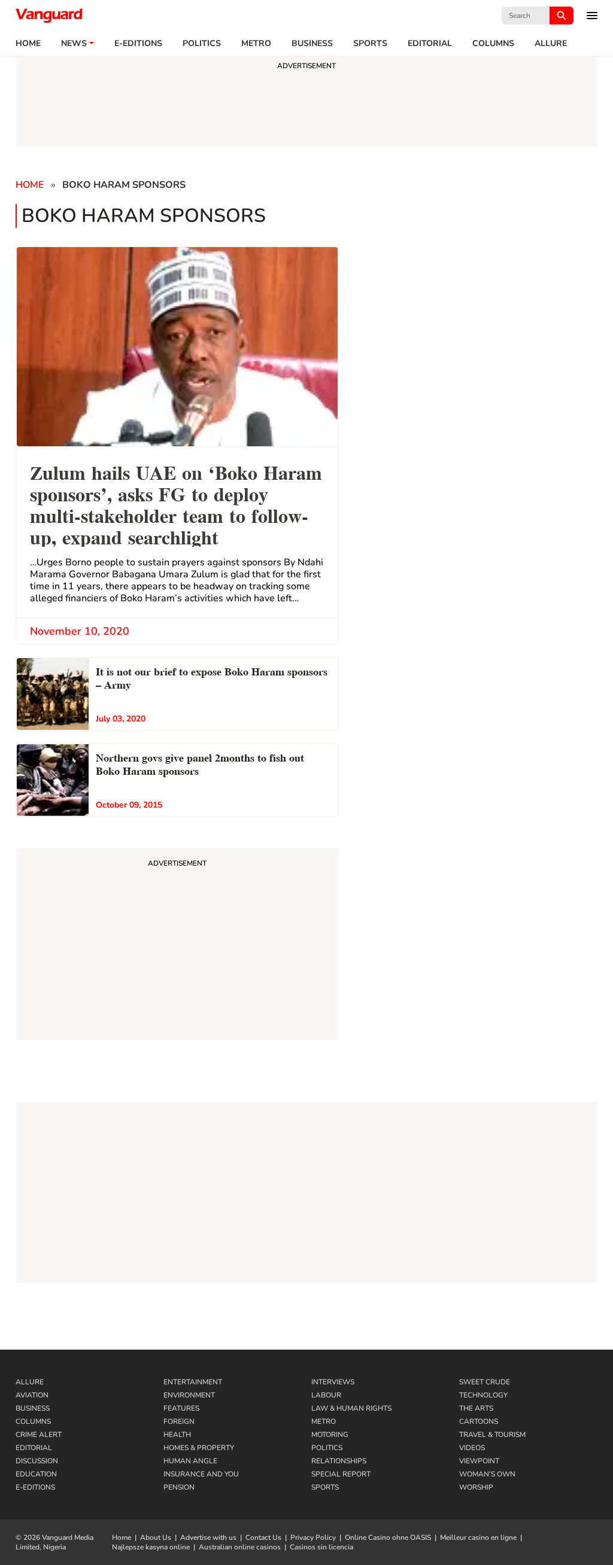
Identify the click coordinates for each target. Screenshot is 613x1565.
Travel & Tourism (492, 1434)
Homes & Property (198, 1448)
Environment (189, 1395)
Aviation (32, 1395)
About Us (155, 1537)
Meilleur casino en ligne (478, 1537)
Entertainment (192, 1382)
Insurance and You (201, 1474)
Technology (483, 1395)
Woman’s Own (487, 1474)
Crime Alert (39, 1434)
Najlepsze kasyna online (151, 1547)
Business (312, 43)
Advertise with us (208, 1537)
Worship (476, 1487)
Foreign (179, 1421)
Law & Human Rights (351, 1408)
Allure (30, 1382)
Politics (202, 43)
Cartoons (478, 1421)
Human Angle (190, 1461)
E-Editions (35, 1487)
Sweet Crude (484, 1382)
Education (36, 1474)
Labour (326, 1395)
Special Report (341, 1474)
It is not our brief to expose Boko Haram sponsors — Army (211, 677)
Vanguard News (49, 15)
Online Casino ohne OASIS (388, 1537)
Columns (493, 43)
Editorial (430, 43)
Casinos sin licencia (321, 1547)
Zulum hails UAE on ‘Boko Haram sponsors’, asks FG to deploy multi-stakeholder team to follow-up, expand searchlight (176, 503)
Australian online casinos (240, 1547)
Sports (370, 43)
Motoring (329, 1434)
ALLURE (551, 43)
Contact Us (263, 1537)
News (74, 43)
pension (179, 1487)
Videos (472, 1448)
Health (177, 1434)
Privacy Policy (313, 1537)
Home (28, 43)
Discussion (37, 1461)
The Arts (476, 1408)
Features (181, 1408)
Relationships (338, 1461)
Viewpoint (479, 1461)
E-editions (138, 43)
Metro (256, 43)
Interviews (332, 1382)
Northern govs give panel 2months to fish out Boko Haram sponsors (200, 763)
